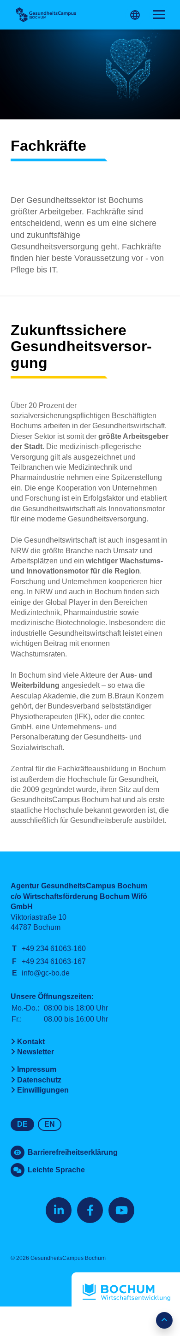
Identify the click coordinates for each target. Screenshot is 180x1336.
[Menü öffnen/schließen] (159, 15)
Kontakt (31, 1042)
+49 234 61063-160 (54, 948)
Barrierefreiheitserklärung (73, 1152)
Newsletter (35, 1052)
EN (49, 1124)
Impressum (36, 1069)
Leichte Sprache (56, 1170)
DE (22, 1124)
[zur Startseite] (46, 14)
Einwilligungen (43, 1090)
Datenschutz (39, 1080)
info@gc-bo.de (46, 973)
